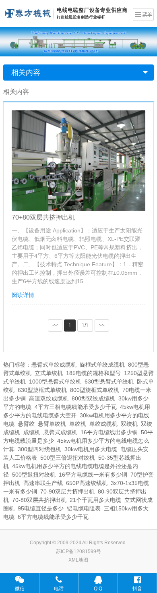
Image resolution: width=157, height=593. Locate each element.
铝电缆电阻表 (84, 508)
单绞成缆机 (103, 424)
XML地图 (78, 560)
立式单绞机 (49, 373)
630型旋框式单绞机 (42, 390)
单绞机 (77, 424)
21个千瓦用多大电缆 (95, 500)
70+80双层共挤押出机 (43, 217)
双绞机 (129, 424)
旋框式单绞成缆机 (102, 364)
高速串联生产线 (43, 483)
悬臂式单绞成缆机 (53, 364)
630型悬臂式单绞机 (109, 381)
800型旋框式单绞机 (94, 390)
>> (102, 325)
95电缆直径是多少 (41, 508)
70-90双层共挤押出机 (67, 491)
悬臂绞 (26, 424)
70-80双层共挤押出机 (39, 500)
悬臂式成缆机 (60, 432)
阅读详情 (23, 295)
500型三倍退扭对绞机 (67, 457)
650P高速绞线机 (86, 483)
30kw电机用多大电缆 (90, 449)
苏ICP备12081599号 (78, 551)
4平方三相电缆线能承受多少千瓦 (76, 407)
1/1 (85, 325)
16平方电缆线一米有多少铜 (93, 474)
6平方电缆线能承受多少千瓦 (53, 517)
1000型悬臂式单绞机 (55, 381)
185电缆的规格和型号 (93, 373)
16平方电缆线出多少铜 (109, 432)
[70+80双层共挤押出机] (78, 160)
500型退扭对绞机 (34, 474)
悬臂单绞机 (52, 424)
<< (55, 325)
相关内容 (25, 72)
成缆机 (31, 432)
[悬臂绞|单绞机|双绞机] (66, 12)
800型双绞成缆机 (93, 398)
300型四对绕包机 (39, 449)
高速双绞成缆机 (48, 398)
